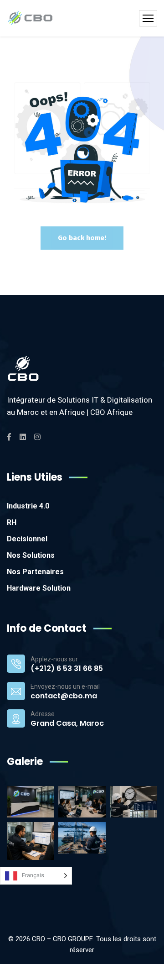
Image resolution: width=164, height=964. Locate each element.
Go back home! (82, 238)
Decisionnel (27, 538)
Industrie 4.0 (28, 506)
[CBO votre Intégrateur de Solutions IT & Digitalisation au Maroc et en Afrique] (30, 18)
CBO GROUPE (73, 939)
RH (11, 522)
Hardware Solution (39, 588)
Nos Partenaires (35, 571)
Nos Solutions (31, 555)
